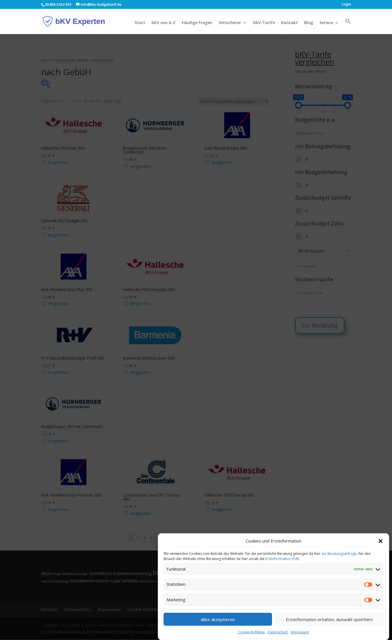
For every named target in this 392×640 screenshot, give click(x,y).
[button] (380, 541)
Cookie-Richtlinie (251, 632)
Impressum (300, 632)
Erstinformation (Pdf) (282, 558)
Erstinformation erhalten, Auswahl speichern (329, 619)
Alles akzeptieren (218, 619)
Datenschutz (278, 632)
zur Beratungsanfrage (339, 553)
